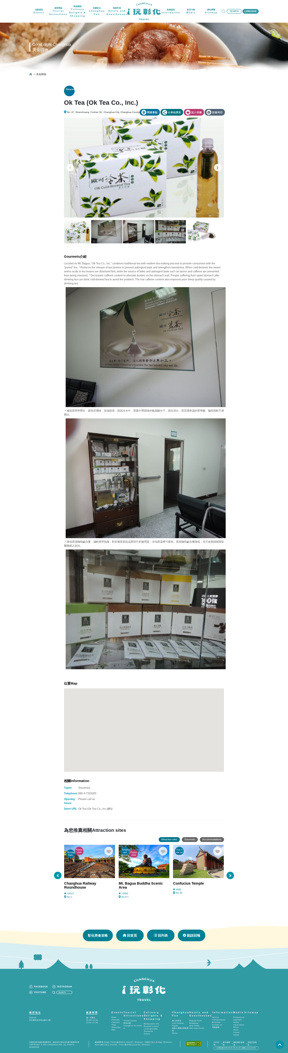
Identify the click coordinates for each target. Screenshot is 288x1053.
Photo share (236, 1028)
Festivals (116, 1020)
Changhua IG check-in (133, 1027)
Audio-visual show (238, 1023)
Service (215, 1017)
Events (118, 1012)
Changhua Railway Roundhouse (80, 885)
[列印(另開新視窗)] (215, 112)
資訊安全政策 (252, 1043)
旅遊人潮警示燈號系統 (180, 1029)
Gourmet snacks (151, 1026)
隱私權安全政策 (239, 1043)
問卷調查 (216, 1027)
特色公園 (127, 1023)
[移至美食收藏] (194, 112)
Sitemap (251, 1012)
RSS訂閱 (217, 1043)
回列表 (163, 935)
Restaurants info (151, 1024)
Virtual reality (236, 1033)
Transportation (219, 1020)
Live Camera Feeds (178, 1024)
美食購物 (41, 74)
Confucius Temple (188, 883)
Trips (114, 1025)
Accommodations (212, 839)
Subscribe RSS (116, 1028)
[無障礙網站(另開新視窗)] (194, 1043)
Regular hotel (195, 1021)
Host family (194, 1026)
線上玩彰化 (176, 1021)
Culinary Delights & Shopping (153, 1015)
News (114, 1017)
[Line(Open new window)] (171, 112)
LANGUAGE (250, 11)
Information (222, 1012)
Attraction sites (169, 839)
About (175, 1033)
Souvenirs (148, 1031)
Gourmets (189, 839)
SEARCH (234, 11)
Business (216, 1022)
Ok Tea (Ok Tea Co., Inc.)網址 (95, 808)
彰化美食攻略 (98, 935)
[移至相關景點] (150, 112)
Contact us (217, 1025)
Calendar (116, 1022)
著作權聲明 (226, 1043)
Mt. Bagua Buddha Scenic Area (141, 885)
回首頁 (132, 935)
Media (238, 1012)
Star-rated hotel (196, 1028)
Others (147, 1034)
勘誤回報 (193, 935)
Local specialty (151, 1029)
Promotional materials (238, 1018)
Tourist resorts (130, 1021)
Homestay (193, 1023)
